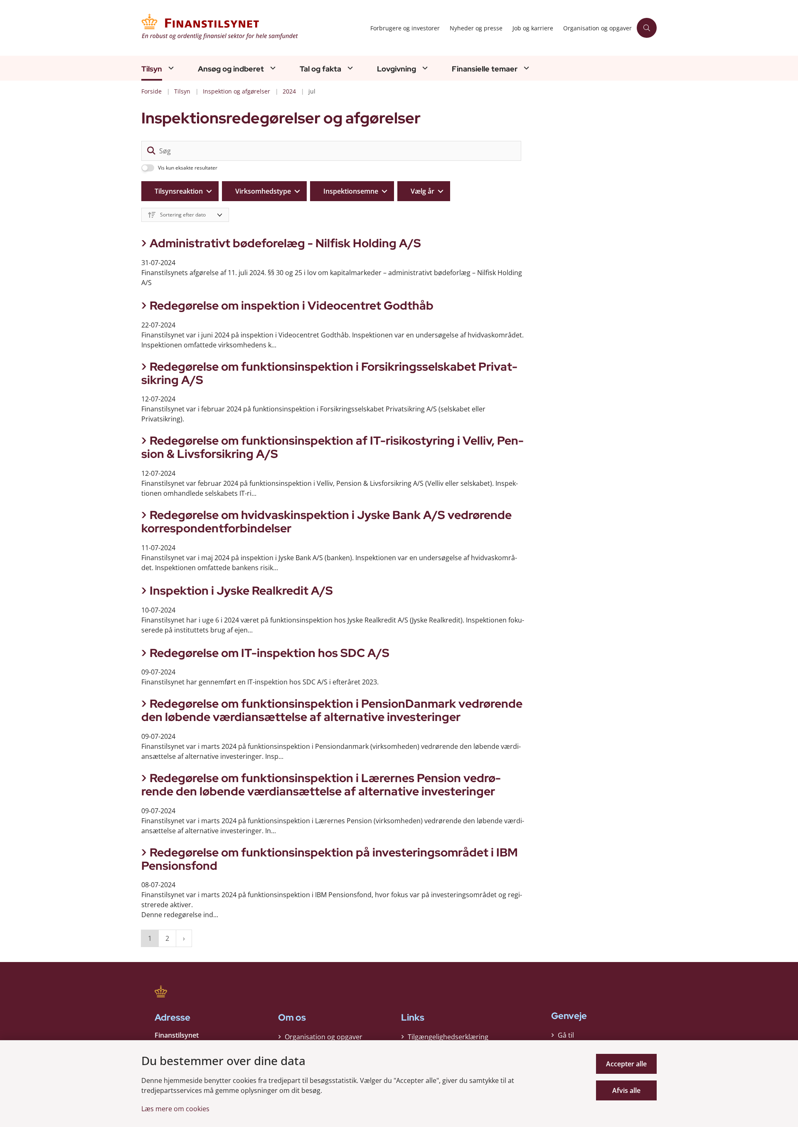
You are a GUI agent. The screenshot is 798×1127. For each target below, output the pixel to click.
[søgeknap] (151, 151)
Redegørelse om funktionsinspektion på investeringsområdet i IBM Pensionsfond (329, 859)
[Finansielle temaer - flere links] (525, 68)
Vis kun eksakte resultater (187, 168)
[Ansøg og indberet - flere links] (272, 68)
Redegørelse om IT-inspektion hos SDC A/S (269, 652)
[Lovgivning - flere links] (424, 68)
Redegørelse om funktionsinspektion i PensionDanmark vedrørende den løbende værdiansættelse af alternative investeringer (331, 710)
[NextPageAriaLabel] (184, 938)
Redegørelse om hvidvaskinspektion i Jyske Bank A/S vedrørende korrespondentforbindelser (326, 521)
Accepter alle (626, 1063)
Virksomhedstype (263, 191)
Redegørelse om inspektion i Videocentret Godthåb (291, 305)
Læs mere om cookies (175, 1108)
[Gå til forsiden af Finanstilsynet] (253, 27)
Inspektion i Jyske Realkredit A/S (241, 590)
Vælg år (422, 191)
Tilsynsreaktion (179, 191)
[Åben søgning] (647, 28)
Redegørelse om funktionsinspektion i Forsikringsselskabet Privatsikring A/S (329, 373)
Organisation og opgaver (323, 1036)
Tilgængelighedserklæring (448, 1036)
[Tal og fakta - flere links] (349, 68)
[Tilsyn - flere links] (170, 68)
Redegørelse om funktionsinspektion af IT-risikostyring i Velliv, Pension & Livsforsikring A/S (332, 447)
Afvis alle (626, 1090)
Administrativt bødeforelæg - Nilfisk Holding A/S (285, 243)
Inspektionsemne (350, 191)
